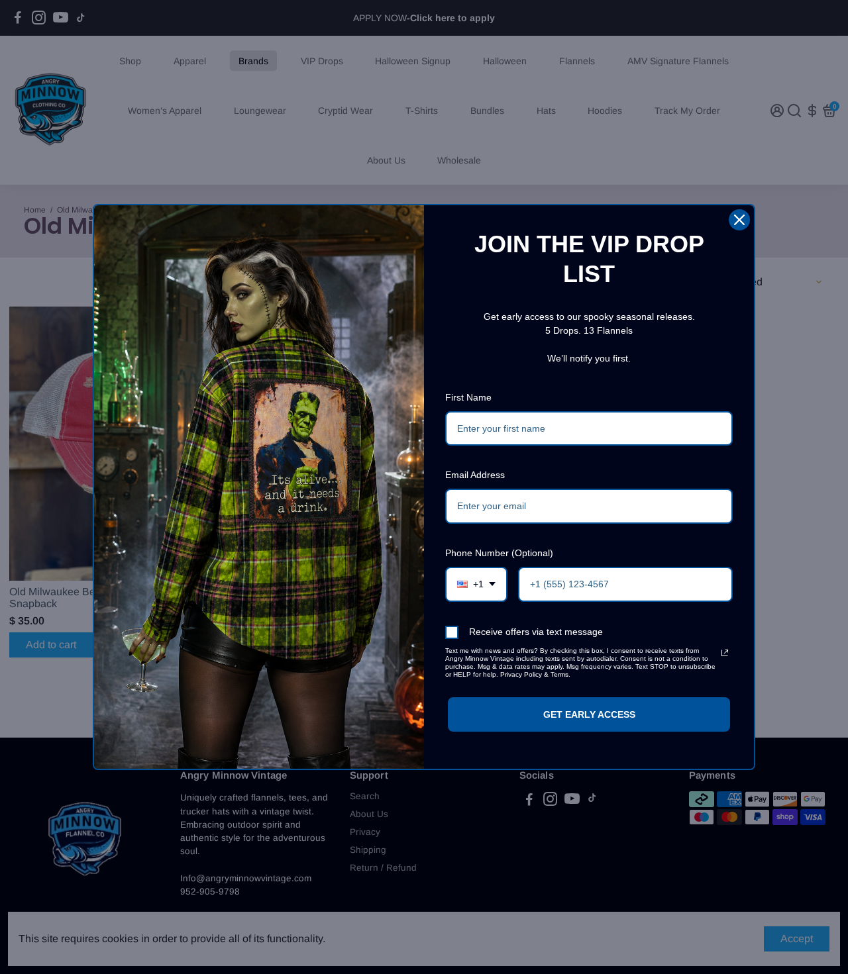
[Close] (739, 220)
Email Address (475, 474)
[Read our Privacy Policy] (725, 653)
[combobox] (476, 584)
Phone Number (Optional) (499, 553)
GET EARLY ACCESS (589, 714)
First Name (468, 397)
